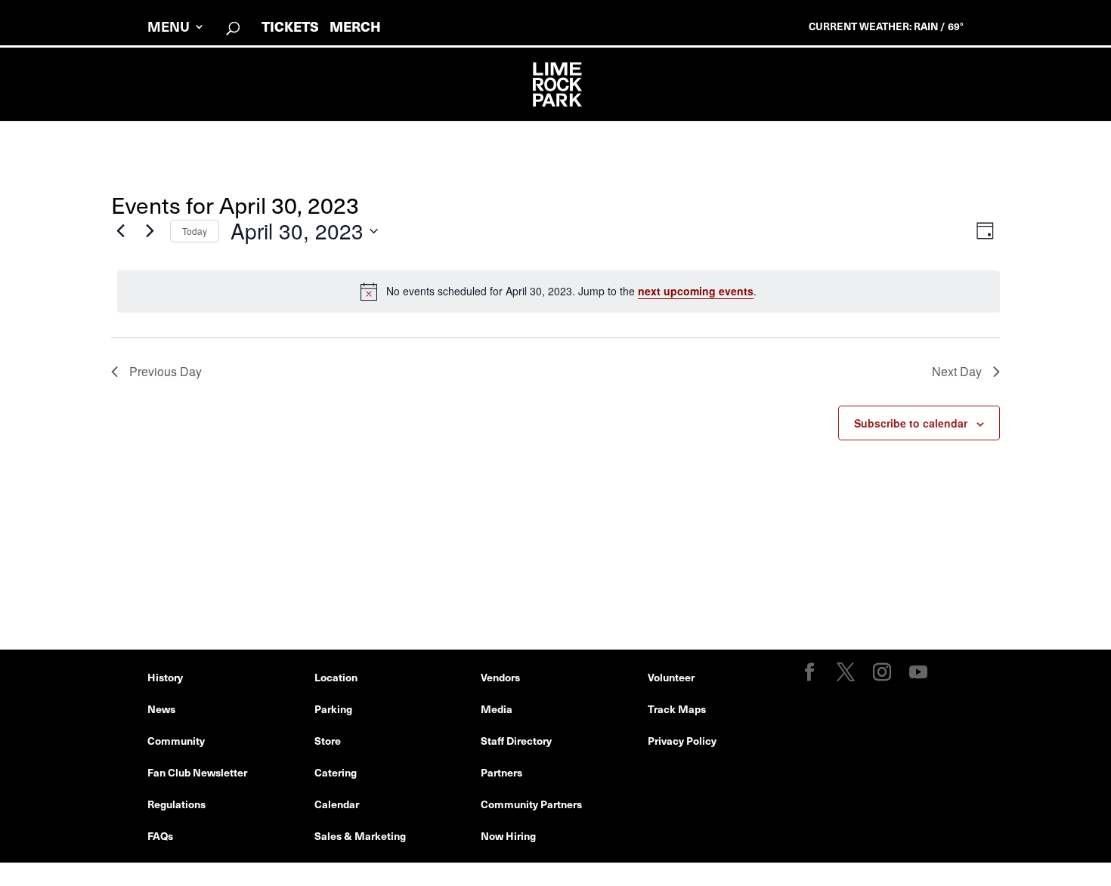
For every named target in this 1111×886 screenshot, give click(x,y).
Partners (501, 771)
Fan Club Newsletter (197, 771)
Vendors (500, 676)
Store (327, 740)
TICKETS (290, 26)
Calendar (336, 803)
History (165, 676)
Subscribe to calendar (910, 423)
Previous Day (165, 371)
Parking (333, 708)
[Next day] (150, 231)
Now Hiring (508, 835)
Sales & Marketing (360, 835)
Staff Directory (516, 740)
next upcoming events (696, 290)
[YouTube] (918, 672)
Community (176, 740)
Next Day (957, 371)
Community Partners (531, 803)
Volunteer (671, 676)
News (161, 708)
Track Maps (677, 708)
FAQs (160, 835)
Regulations (176, 803)
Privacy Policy (682, 740)
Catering (335, 771)
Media (496, 708)
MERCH (355, 26)
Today (194, 230)
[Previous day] (120, 231)
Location (335, 676)
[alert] (558, 291)
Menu (168, 28)
